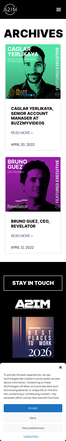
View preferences (33, 428)
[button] (60, 367)
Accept (33, 408)
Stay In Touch (33, 283)
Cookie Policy (31, 436)
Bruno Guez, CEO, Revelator (30, 223)
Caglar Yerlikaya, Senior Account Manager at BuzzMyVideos (32, 116)
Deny (33, 418)
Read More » (22, 132)
